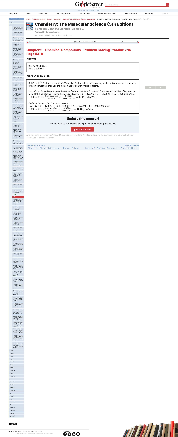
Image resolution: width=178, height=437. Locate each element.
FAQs (16, 431)
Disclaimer (40, 431)
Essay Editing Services (63, 13)
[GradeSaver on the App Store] (13, 424)
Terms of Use (34, 431)
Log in (165, 13)
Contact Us (11, 431)
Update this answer (82, 129)
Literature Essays (84, 13)
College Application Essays (107, 13)
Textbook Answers (131, 13)
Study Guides (13, 13)
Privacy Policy (26, 431)
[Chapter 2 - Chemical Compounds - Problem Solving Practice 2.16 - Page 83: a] (27, 42)
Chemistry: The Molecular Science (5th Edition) (79, 19)
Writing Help (149, 13)
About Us (20, 431)
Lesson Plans (43, 13)
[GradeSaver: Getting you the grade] (89, 4)
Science (49, 19)
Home (28, 19)
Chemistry (57, 19)
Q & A (28, 13)
